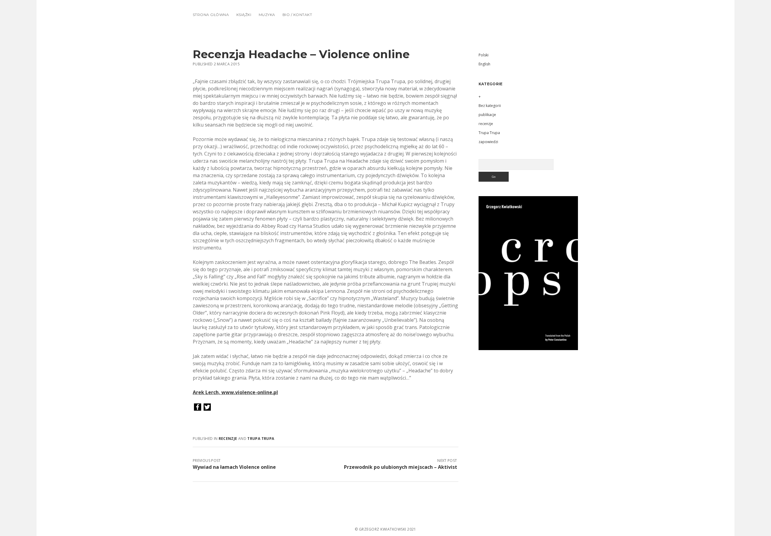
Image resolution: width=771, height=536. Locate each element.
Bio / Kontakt (297, 14)
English (484, 64)
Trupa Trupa (260, 438)
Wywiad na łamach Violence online (234, 467)
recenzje (228, 438)
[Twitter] (207, 407)
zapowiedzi (488, 141)
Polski (484, 55)
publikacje (487, 114)
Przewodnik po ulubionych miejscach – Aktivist (400, 467)
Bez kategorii (490, 105)
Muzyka (267, 14)
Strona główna (211, 14)
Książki (243, 14)
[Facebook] (197, 407)
